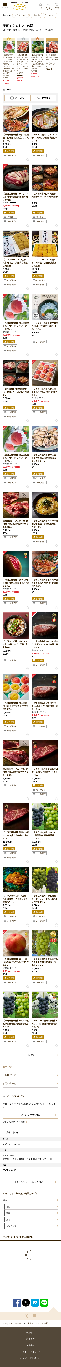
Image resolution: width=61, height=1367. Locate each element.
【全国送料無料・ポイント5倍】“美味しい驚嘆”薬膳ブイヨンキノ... (45, 137)
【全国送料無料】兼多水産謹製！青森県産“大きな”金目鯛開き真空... (45, 583)
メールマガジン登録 (30, 1115)
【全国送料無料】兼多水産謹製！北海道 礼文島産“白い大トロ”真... (16, 137)
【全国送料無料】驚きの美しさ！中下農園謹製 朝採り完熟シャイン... (45, 962)
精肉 (5, 1200)
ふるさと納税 (20, 15)
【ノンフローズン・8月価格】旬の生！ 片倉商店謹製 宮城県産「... (15, 262)
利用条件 (30, 1339)
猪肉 (8, 1213)
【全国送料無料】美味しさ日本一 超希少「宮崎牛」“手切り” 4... (45, 772)
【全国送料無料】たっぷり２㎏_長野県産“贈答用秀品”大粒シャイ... (45, 835)
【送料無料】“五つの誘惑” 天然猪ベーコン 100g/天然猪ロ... (45, 196)
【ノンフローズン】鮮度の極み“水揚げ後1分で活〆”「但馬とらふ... (45, 326)
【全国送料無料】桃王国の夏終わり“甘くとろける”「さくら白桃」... (16, 326)
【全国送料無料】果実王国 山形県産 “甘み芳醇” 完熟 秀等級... (44, 392)
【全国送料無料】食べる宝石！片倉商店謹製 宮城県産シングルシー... (44, 458)
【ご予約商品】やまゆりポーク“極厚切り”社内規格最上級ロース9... (45, 644)
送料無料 (36, 15)
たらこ (9, 1219)
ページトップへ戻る (53, 1309)
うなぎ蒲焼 (11, 1226)
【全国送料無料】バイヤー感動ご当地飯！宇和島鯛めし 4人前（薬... (45, 524)
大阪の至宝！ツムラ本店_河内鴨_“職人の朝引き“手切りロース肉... (15, 772)
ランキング (50, 15)
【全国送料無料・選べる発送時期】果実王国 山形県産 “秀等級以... (16, 583)
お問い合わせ (9, 1083)
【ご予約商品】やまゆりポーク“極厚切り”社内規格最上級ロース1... (45, 706)
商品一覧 (7, 1067)
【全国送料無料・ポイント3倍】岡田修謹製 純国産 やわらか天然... (15, 196)
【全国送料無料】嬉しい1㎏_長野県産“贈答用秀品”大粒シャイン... (16, 1023)
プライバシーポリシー (30, 1352)
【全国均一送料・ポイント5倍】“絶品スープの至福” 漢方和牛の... (15, 644)
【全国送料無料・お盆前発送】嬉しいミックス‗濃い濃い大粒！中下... (44, 899)
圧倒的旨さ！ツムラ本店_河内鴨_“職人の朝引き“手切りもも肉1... (15, 524)
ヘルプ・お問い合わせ (30, 1358)
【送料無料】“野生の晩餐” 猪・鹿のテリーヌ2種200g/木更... (16, 392)
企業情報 (30, 1332)
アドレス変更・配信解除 (14, 1122)
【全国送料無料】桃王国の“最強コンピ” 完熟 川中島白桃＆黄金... (15, 706)
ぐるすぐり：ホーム (12, 1323)
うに (8, 1207)
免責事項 (30, 1345)
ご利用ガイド (9, 1075)
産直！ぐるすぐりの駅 (37, 1323)
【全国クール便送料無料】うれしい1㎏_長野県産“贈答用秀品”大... (45, 1023)
